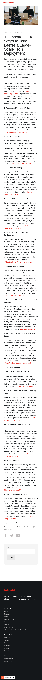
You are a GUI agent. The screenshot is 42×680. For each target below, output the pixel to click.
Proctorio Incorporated (25, 262)
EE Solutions (17, 228)
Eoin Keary (23, 329)
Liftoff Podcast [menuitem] (9, 627)
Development (8, 529)
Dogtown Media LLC (23, 363)
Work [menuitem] (6, 611)
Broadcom (22, 132)
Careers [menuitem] (7, 622)
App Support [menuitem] (8, 658)
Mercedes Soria (18, 163)
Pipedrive (30, 386)
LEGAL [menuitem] (7, 656)
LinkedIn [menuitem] (7, 645)
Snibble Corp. (19, 296)
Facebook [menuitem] (7, 637)
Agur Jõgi (22, 386)
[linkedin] (18, 537)
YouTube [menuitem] (7, 651)
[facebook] (6, 537)
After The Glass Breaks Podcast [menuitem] (15, 630)
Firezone (12, 519)
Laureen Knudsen (11, 132)
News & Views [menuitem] (9, 619)
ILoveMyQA (17, 490)
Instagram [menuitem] (7, 643)
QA (34, 527)
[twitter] (12, 537)
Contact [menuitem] (6, 624)
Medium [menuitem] (7, 648)
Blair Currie (8, 296)
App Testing (28, 527)
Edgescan (32, 329)
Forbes (24, 523)
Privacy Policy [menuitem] (9, 661)
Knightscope (29, 163)
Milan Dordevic (10, 262)
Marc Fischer (10, 363)
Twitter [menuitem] (6, 640)
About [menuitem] (6, 616)
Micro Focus (13, 456)
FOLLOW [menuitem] (8, 635)
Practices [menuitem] (7, 614)
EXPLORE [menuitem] (8, 608)
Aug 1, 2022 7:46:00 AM (13, 32)
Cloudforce (14, 195)
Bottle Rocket (16, 420)
